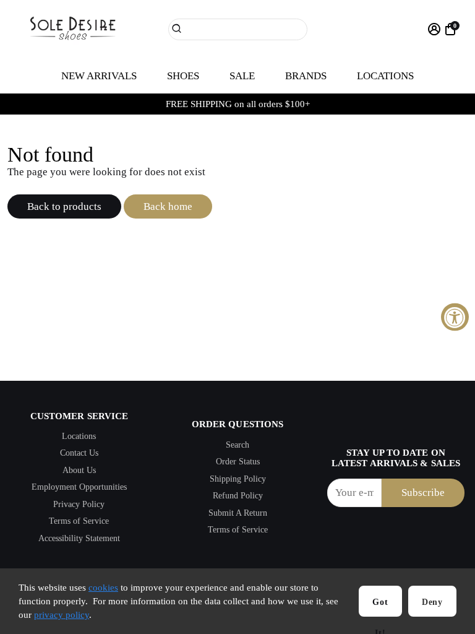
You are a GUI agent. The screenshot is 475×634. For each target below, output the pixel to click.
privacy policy (61, 615)
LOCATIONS (385, 76)
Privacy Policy (79, 504)
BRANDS (306, 76)
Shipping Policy (238, 479)
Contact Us (79, 453)
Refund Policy (238, 495)
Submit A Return (237, 513)
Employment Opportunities (79, 487)
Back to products (64, 206)
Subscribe (423, 492)
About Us (79, 470)
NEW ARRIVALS (99, 76)
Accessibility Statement (79, 538)
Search (237, 444)
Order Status (238, 461)
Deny (432, 602)
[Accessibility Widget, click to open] (455, 317)
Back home (167, 206)
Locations (79, 436)
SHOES (183, 76)
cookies (103, 588)
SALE (242, 76)
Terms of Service (79, 521)
